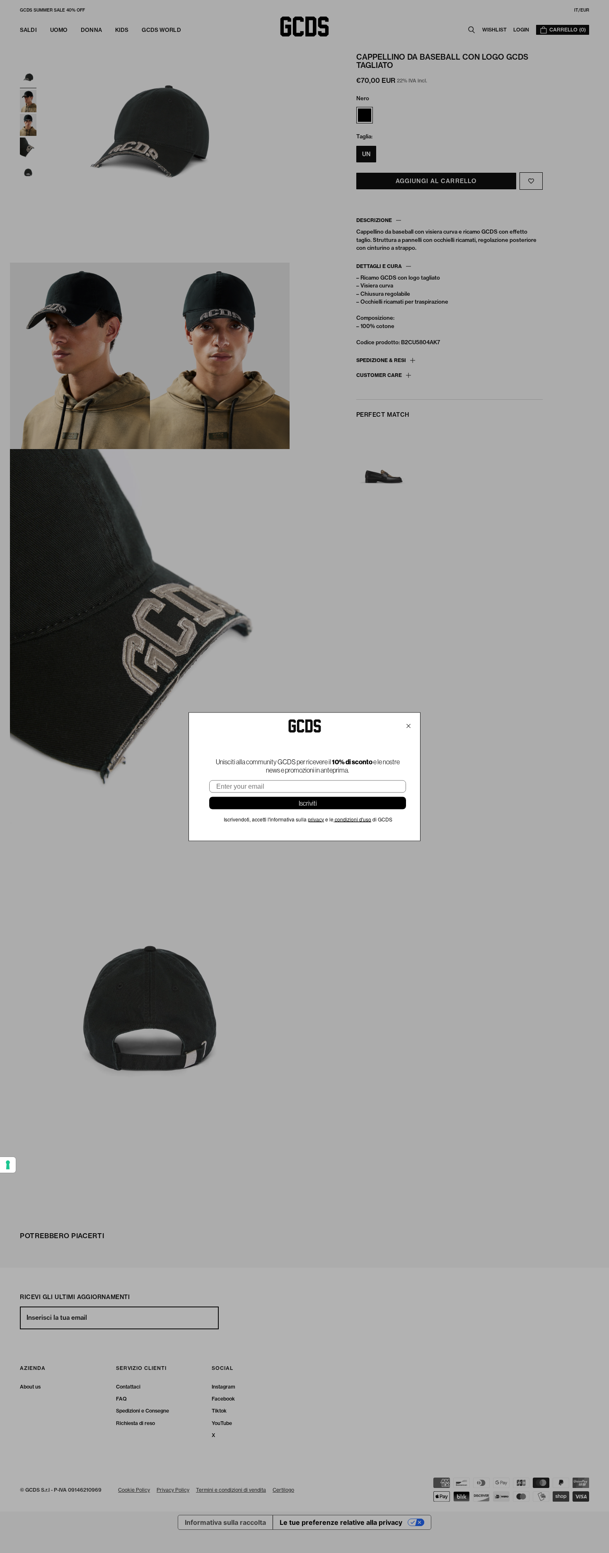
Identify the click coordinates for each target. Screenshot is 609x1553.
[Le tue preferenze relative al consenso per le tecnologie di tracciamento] (8, 1165)
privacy (316, 819)
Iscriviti (308, 803)
